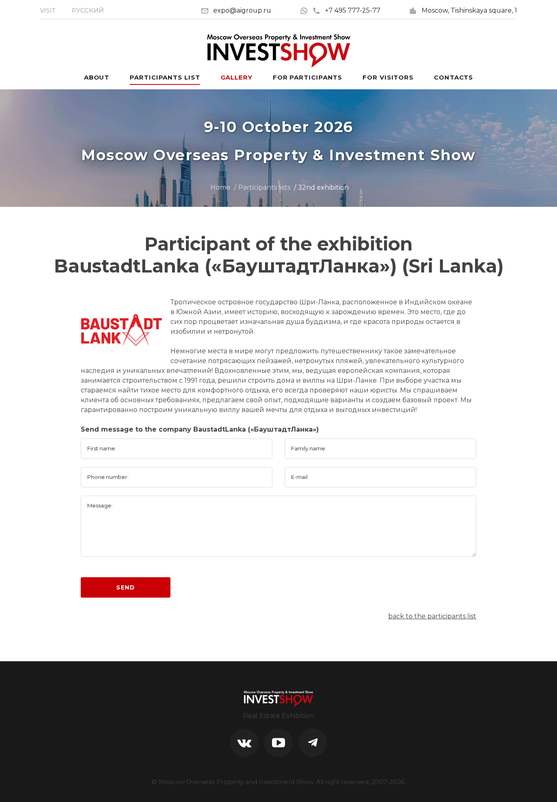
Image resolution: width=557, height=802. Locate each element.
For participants (307, 77)
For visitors (387, 77)
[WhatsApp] (306, 10)
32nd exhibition (323, 187)
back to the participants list (432, 616)
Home (220, 187)
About (97, 77)
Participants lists (264, 187)
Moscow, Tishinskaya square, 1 (469, 10)
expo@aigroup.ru (242, 10)
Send (125, 587)
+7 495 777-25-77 (352, 10)
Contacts (453, 77)
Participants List (165, 77)
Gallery (236, 77)
